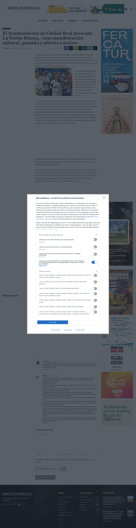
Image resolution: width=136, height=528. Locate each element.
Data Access (68, 330)
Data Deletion (56, 330)
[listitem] (68, 235)
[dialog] (68, 264)
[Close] (105, 198)
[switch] (94, 239)
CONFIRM (53, 322)
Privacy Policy (80, 330)
